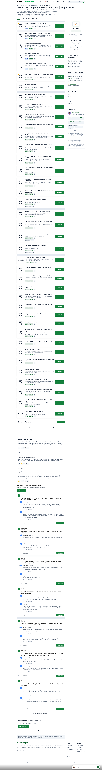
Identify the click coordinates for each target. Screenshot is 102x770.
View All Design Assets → (41, 730)
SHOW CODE (59, 26)
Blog (54, 1)
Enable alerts (72, 78)
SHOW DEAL (59, 76)
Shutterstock (71, 96)
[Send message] (98, 767)
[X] (20, 750)
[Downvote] (26, 509)
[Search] (83, 2)
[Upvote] (23, 509)
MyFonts (70, 101)
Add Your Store (70, 753)
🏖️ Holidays (47, 1)
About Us (79, 749)
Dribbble (70, 103)
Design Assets (24, 5)
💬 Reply (26, 447)
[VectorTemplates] (25, 1)
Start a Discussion (21, 490)
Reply (30, 509)
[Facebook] (18, 750)
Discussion (34, 18)
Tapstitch (70, 99)
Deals (22, 18)
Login (64, 1)
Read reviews (73, 84)
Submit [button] (59, 1)
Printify (69, 94)
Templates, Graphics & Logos (36, 5)
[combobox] (76, 2)
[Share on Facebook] (73, 43)
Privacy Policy (80, 745)
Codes (18, 18)
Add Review (61, 422)
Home (18, 5)
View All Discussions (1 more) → (41, 713)
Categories (39, 1)
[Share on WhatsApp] (79, 43)
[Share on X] (76, 43)
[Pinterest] (23, 750)
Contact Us (80, 747)
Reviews (28, 18)
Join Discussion (59, 523)
